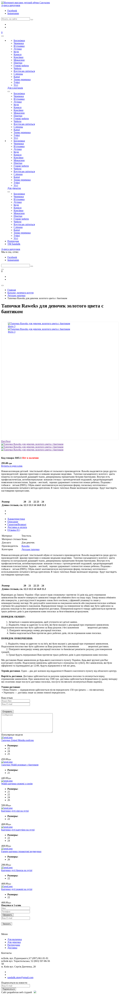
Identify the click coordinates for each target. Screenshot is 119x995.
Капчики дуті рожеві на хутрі (16, 889)
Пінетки (18, 62)
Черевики (19, 43)
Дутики (18, 49)
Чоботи (17, 68)
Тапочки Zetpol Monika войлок (17, 740)
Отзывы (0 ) (13, 530)
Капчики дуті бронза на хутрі (16, 870)
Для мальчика (14, 939)
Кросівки (18, 57)
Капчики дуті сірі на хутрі (15, 811)
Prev (3, 441)
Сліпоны (18, 74)
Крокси (18, 54)
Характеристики (16, 519)
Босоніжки (19, 40)
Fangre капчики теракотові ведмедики (21, 851)
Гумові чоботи (21, 65)
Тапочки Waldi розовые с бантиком (19, 764)
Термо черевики (22, 79)
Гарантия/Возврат (16, 524)
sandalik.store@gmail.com (20, 977)
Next (8, 441)
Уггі (16, 85)
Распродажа (13, 945)
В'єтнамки (19, 46)
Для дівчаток (14, 188)
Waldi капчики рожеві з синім (17, 783)
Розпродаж (13, 241)
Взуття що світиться (24, 71)
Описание (12, 521)
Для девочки (14, 942)
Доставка (12, 947)
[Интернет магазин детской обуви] (25, 2)
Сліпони (18, 174)
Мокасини (19, 60)
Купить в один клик (11, 466)
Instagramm (13, 13)
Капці (17, 76)
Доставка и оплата (17, 527)
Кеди (16, 51)
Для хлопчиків (15, 88)
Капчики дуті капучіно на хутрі (18, 829)
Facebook (12, 10)
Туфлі (17, 82)
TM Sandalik (13, 244)
